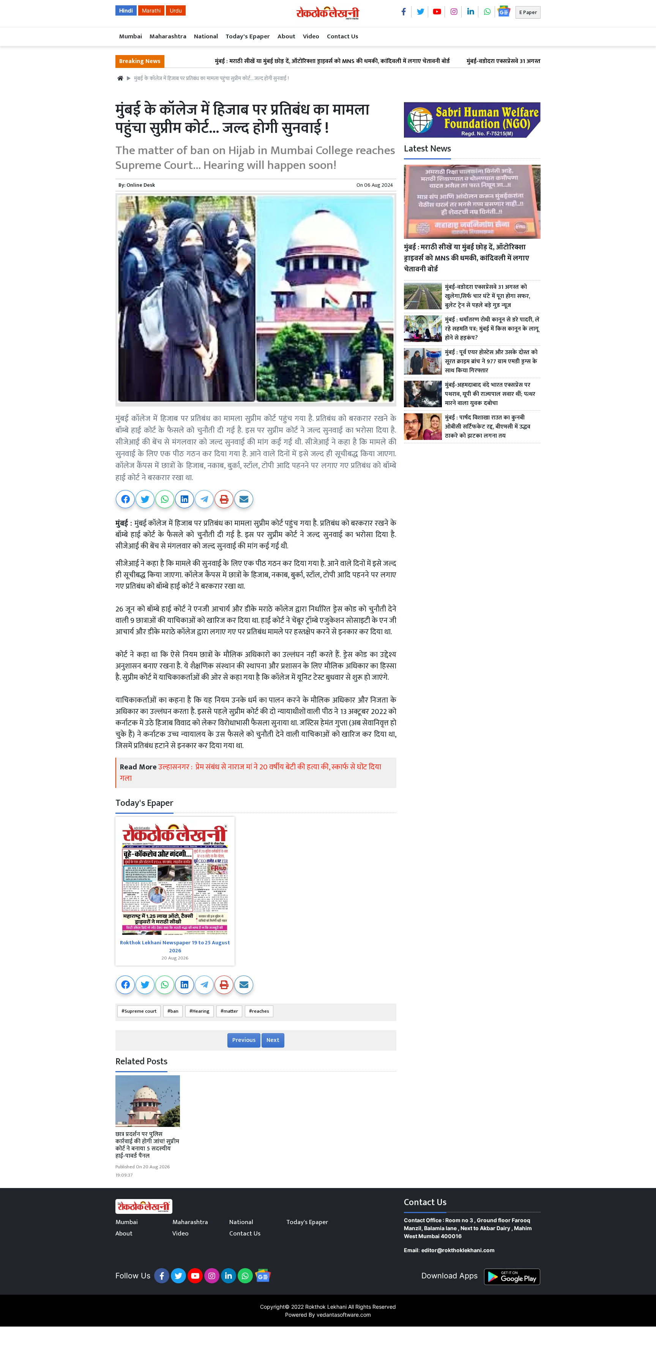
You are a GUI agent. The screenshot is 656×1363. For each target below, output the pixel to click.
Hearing (201, 1011)
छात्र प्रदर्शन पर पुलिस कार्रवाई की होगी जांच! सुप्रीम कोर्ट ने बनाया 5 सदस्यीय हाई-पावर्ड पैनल (147, 1145)
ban (174, 1011)
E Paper (528, 12)
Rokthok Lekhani (326, 1306)
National (206, 36)
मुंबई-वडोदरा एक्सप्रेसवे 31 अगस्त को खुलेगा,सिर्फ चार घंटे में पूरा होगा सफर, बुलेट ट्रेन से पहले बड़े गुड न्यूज (533, 61)
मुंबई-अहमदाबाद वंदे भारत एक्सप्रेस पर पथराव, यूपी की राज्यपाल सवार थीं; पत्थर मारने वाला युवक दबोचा (490, 394)
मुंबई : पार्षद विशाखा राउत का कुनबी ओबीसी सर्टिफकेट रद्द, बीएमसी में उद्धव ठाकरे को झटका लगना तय (487, 427)
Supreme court (140, 1011)
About (286, 36)
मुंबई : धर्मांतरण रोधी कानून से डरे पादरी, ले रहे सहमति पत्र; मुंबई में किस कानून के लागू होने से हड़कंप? (492, 329)
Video (311, 36)
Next (272, 1040)
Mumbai (130, 36)
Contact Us (342, 36)
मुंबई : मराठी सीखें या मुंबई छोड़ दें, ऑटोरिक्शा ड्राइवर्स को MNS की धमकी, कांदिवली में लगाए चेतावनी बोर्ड (281, 61)
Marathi (151, 10)
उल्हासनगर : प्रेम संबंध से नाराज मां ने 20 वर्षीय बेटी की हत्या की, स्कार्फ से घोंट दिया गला (250, 773)
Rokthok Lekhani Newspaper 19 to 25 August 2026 (175, 946)
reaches (260, 1011)
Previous (243, 1040)
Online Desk (140, 185)
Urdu (176, 10)
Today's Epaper (248, 36)
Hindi (126, 10)
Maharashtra (168, 36)
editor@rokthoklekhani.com (458, 1250)
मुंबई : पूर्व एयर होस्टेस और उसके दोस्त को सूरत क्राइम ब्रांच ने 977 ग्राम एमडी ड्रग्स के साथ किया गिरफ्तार (491, 361)
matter (231, 1011)
